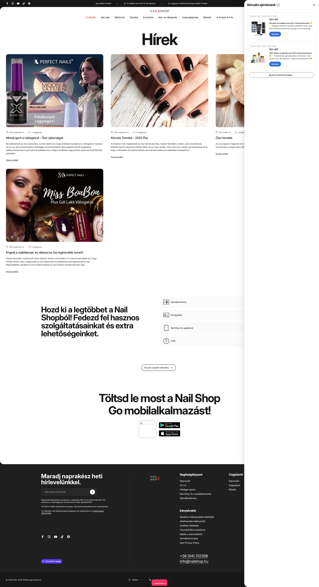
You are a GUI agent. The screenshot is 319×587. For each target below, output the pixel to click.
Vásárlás (275, 34)
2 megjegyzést (36, 132)
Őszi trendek (224, 138)
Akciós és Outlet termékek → (281, 75)
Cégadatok (234, 485)
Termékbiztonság (189, 538)
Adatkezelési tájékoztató (192, 521)
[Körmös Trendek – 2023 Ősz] (159, 90)
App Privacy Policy (189, 542)
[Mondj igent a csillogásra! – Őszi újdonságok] (54, 90)
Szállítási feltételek (189, 525)
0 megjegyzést (141, 132)
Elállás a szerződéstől (191, 534)
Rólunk (232, 489)
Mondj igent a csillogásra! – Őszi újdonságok (34, 138)
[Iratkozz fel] (92, 491)
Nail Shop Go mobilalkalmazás (195, 494)
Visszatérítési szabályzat (192, 530)
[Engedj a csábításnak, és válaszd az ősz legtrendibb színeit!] (54, 205)
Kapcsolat (185, 481)
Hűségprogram (188, 489)
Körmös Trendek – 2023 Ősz (129, 138)
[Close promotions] (314, 4)
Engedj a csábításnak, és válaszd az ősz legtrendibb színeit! (44, 252)
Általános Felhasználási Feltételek (197, 517)
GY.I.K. (183, 485)
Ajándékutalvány (188, 498)
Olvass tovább (12, 160)
